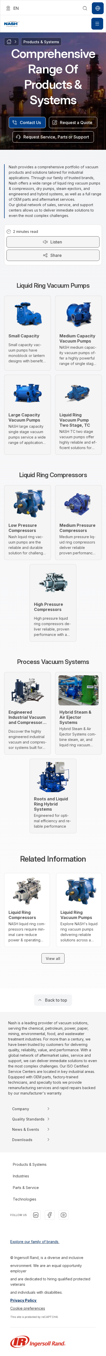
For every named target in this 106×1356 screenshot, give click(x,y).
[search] (85, 8)
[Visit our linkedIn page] (36, 1215)
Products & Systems (30, 1164)
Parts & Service (26, 1187)
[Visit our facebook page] (50, 1215)
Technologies (24, 1199)
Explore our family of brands (34, 1241)
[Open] (97, 24)
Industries (21, 1176)
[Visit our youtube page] (63, 1215)
